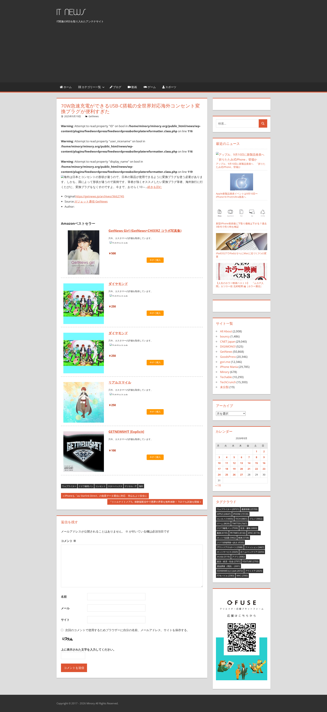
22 (256, 468)
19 (234, 468)
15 (256, 463)
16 (264, 463)
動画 (134, 87)
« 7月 (218, 485)
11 (226, 463)
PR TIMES (238, 532)
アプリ (238, 556)
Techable (226, 377)
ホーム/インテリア (252, 551)
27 (241, 474)
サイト (65, 620)
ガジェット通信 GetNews (91, 201)
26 (234, 474)
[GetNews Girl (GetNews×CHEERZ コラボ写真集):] (83, 253)
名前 (64, 597)
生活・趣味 (248, 528)
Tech (241, 518)
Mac (242, 575)
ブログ (116, 87)
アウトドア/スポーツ (230, 547)
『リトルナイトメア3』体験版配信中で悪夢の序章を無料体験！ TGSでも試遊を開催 (154, 502)
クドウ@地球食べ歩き (230, 542)
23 (264, 468)
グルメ (256, 518)
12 (234, 463)
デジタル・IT (131, 486)
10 (219, 463)
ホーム (67, 87)
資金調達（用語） (228, 566)
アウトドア (253, 570)
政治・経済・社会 (228, 561)
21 (249, 468)
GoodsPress (228, 357)
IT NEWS (71, 12)
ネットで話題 (226, 537)
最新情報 (250, 509)
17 (219, 468)
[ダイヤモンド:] (83, 304)
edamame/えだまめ (230, 570)
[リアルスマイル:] (83, 403)
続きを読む (154, 187)
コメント (68, 541)
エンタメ (225, 518)
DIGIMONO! (228, 346)
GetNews (94, 116)
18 (226, 468)
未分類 (224, 387)
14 (249, 463)
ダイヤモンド (118, 284)
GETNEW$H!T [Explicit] (126, 431)
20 (241, 468)
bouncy (225, 336)
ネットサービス (227, 551)
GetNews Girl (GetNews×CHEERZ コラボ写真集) (144, 230)
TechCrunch (228, 382)
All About (226, 331)
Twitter (239, 523)
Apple (224, 514)
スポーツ (170, 87)
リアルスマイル (119, 382)
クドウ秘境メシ (86, 486)
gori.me (225, 362)
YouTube (250, 561)
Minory (224, 372)
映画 (243, 537)
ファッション (254, 547)
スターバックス (115, 486)
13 (241, 463)
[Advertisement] (163, 54)
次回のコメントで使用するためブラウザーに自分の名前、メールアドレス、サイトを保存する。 (127, 630)
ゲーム (151, 87)
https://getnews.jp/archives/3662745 (99, 196)
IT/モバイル (225, 575)
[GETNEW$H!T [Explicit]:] (83, 452)
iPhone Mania (229, 367)
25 (226, 474)
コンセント (100, 486)
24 (219, 474)
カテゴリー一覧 (91, 87)
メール (65, 608)
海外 (141, 486)
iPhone (240, 514)
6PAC (254, 532)
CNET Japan (227, 341)
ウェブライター (69, 486)
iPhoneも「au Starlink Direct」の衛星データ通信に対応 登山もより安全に (105, 496)
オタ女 (223, 556)
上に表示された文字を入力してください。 (88, 649)
